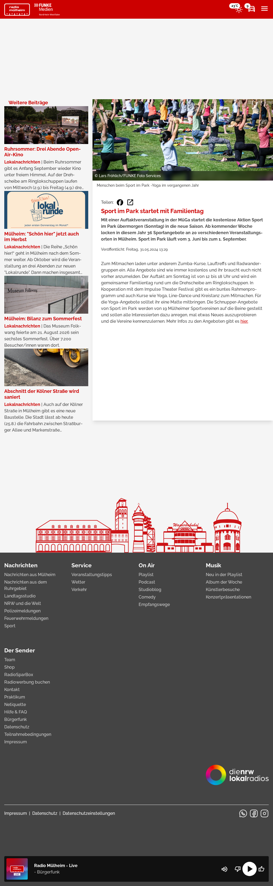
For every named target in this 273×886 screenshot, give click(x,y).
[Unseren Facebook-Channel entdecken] (254, 813)
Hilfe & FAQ (15, 712)
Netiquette (15, 704)
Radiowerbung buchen (27, 682)
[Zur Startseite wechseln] (17, 9)
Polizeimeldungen (22, 610)
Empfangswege (154, 604)
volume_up (224, 869)
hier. (244, 321)
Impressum (15, 741)
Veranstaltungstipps (91, 574)
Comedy (147, 597)
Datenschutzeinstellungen (89, 813)
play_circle (249, 868)
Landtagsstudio (20, 595)
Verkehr (79, 589)
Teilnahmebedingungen (27, 734)
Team (9, 659)
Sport (9, 625)
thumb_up (261, 869)
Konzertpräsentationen (228, 597)
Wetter (78, 582)
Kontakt (12, 689)
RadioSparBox (18, 674)
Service (81, 565)
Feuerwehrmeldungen (26, 618)
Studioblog (150, 589)
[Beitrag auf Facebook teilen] (120, 202)
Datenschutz (16, 726)
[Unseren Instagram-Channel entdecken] (264, 813)
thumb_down (238, 869)
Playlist (146, 574)
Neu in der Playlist (224, 574)
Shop (9, 667)
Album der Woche (224, 582)
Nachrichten (21, 565)
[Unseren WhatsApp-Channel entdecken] (243, 813)
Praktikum (14, 697)
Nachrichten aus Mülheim (29, 574)
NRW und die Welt (22, 603)
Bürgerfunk (15, 719)
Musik (213, 565)
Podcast (147, 582)
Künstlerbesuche (223, 589)
